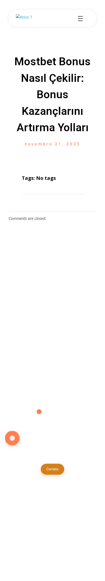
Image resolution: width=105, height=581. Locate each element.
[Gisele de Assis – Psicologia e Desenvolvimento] (34, 18)
